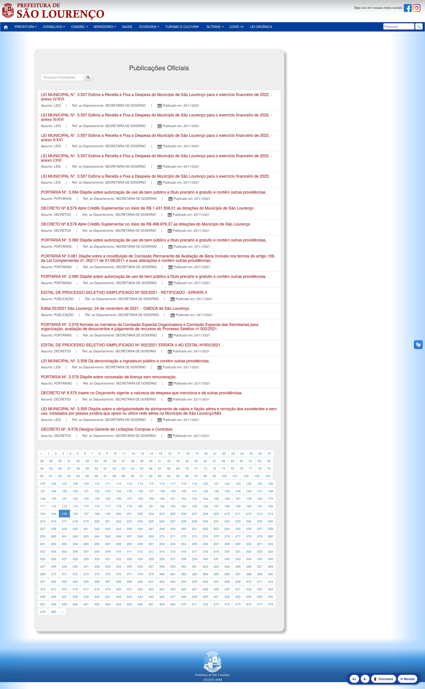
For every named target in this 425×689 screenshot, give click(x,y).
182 (162, 506)
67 (160, 468)
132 (97, 491)
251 (194, 528)
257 (259, 528)
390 (270, 574)
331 (107, 559)
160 (162, 498)
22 (224, 453)
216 (53, 521)
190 (248, 506)
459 (64, 604)
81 (51, 476)
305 (64, 551)
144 (227, 491)
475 (238, 604)
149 (42, 498)
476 (248, 604)
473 (216, 604)
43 (178, 461)
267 (129, 536)
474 (227, 604)
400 (140, 581)
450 (205, 596)
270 (162, 536)
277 (238, 536)
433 (259, 589)
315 (173, 551)
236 (270, 521)
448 (183, 596)
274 (205, 536)
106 (53, 483)
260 (53, 536)
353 (107, 566)
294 (183, 544)
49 (232, 461)
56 (60, 468)
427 (194, 589)
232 (227, 521)
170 (270, 498)
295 (194, 544)
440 (97, 596)
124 (248, 483)
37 (123, 461)
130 (75, 491)
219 (86, 521)
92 (151, 476)
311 (129, 551)
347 (42, 566)
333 (129, 559)
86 (96, 476)
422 (140, 589)
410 (248, 581)
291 (151, 544)
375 (107, 574)
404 (183, 581)
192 (270, 506)
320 (227, 551)
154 (97, 498)
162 (183, 498)
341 (216, 559)
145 (238, 491)
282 (53, 544)
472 (205, 604)
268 (140, 536)
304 (53, 551)
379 (151, 574)
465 (129, 604)
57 (69, 468)
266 (118, 536)
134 (118, 491)
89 (123, 476)
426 (183, 589)
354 (118, 566)
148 (270, 491)
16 (169, 453)
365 (238, 566)
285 (86, 544)
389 (259, 574)
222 (118, 521)
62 (114, 468)
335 (151, 559)
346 (270, 559)
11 (124, 453)
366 (248, 566)
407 (216, 581)
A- (365, 679)
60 (96, 468)
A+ (354, 679)
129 (64, 491)
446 (162, 596)
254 (227, 528)
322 (248, 551)
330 (97, 559)
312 (140, 551)
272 (183, 536)
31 (69, 461)
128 (53, 491)
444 (140, 596)
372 (75, 574)
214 (270, 513)
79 (268, 468)
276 (227, 536)
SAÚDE (127, 26)
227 (173, 521)
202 (140, 513)
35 (105, 461)
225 (151, 521)
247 (151, 528)
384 (205, 574)
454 (248, 596)
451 (216, 596)
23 (233, 453)
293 (173, 544)
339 (194, 559)
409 (238, 581)
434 (270, 589)
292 (162, 544)
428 (205, 589)
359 (173, 566)
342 (227, 559)
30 (60, 461)
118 (183, 483)
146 (248, 491)
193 (42, 513)
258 (270, 528)
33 (87, 461)
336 (162, 559)
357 (151, 566)
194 (53, 513)
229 (194, 521)
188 (227, 506)
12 (133, 453)
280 (270, 536)
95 (178, 476)
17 (178, 453)
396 (97, 581)
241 (86, 528)
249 (173, 528)
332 (118, 559)
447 (173, 596)
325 (42, 559)
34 (96, 461)
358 (162, 566)
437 (64, 596)
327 (64, 559)
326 (53, 559)
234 (248, 521)
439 (86, 596)
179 (129, 506)
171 (42, 506)
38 (132, 461)
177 (107, 506)
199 (107, 513)
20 (206, 453)
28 (42, 461)
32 (78, 461)
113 (129, 483)
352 (97, 566)
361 (194, 566)
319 (216, 551)
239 (64, 528)
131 (86, 491)
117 (173, 483)
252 (205, 528)
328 (75, 559)
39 (141, 461)
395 (86, 581)
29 (51, 461)
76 (241, 468)
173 (64, 506)
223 (129, 521)
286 (97, 544)
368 (270, 566)
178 (118, 506)
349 (64, 566)
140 (183, 491)
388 (248, 574)
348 (53, 566)
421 (129, 589)
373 (86, 574)
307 (86, 551)
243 (107, 528)
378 (140, 574)
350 (75, 566)
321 (238, 551)
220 (97, 521)
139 (173, 491)
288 (118, 544)
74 (223, 468)
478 (270, 604)
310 (118, 551)
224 (140, 521)
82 (60, 476)
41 (160, 461)
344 (248, 559)
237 (42, 528)
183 (173, 506)
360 (183, 566)
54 (42, 468)
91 (141, 476)
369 (42, 574)
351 (86, 566)
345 (259, 559)
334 (140, 559)
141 (194, 491)
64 (132, 468)
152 (75, 498)
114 (140, 483)
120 (205, 483)
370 (53, 574)
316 (183, 551)
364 (227, 566)
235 (259, 521)
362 (205, 566)
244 (118, 528)
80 (42, 476)
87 (105, 476)
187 (216, 506)
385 (216, 574)
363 (216, 566)
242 (97, 528)
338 (183, 559)
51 (250, 461)
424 (162, 589)
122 (227, 483)
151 (64, 498)
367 (259, 566)
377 (129, 574)
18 (187, 453)
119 (194, 483)
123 (238, 483)
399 (129, 581)
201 (129, 513)
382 (183, 574)
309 (107, 551)
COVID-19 (236, 26)
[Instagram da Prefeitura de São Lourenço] (417, 7)
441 (107, 596)
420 (118, 589)
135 (129, 491)
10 (115, 453)
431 (238, 589)
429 (216, 589)
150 (53, 498)
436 (53, 596)
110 (97, 483)
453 (238, 596)
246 (140, 528)
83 (69, 476)
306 (75, 551)
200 (118, 513)
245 (129, 528)
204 (162, 513)
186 (205, 506)
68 (169, 468)
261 (64, 536)
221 (107, 521)
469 (173, 604)
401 (151, 581)
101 (235, 476)
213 (259, 513)
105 (42, 483)
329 (86, 559)
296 (205, 544)
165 (216, 498)
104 (267, 476)
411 (259, 581)
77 (250, 468)
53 (268, 461)
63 (123, 468)
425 (173, 589)
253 (216, 528)
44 (187, 461)
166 (227, 498)
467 (151, 604)
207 (194, 513)
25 (251, 453)
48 (223, 461)
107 (64, 483)
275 (216, 536)
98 (205, 476)
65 (141, 468)
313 (151, 551)
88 (114, 476)
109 (86, 483)
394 (75, 581)
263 (86, 536)
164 (205, 498)
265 (107, 536)
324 (270, 551)
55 (51, 468)
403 (173, 581)
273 (194, 536)
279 (259, 536)
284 (75, 544)
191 (259, 506)
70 (187, 468)
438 (75, 596)
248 (162, 528)
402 (162, 581)
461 (86, 604)
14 (151, 453)
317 (194, 551)
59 (87, 468)
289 (129, 544)
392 (53, 581)
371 (64, 574)
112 (118, 483)
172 (53, 506)
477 (259, 604)
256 (248, 528)
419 (107, 589)
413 (42, 589)
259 (42, 536)
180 (140, 506)
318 (205, 551)
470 (183, 604)
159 (151, 498)
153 (86, 498)
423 (151, 589)
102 (246, 476)
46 (205, 461)
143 (216, 491)
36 (114, 461)
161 (173, 498)
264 (97, 536)
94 (169, 476)
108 (75, 483)
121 (216, 483)
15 (160, 453)
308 (97, 551)
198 (97, 513)
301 (259, 544)
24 (242, 453)
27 (269, 453)
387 (238, 574)
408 (227, 581)
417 (86, 589)
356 (140, 566)
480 (53, 611)
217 (64, 521)
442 (118, 596)
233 (238, 521)
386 (227, 574)
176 (97, 506)
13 (142, 453)
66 (151, 468)
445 (151, 596)
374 (97, 574)
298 (227, 544)
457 (42, 604)
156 (118, 498)
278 (248, 536)
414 (53, 589)
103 (256, 476)
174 (75, 506)
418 (97, 589)
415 (64, 589)
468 (162, 604)
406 (205, 581)
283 (64, 544)
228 (183, 521)
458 (53, 604)
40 (151, 461)
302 (270, 544)
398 (118, 581)
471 (194, 604)
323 (259, 551)
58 (78, 468)
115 (151, 483)
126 (270, 483)
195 (64, 513)
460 (75, 604)
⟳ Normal (407, 679)
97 (196, 476)
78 (259, 468)
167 (238, 498)
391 (42, 581)
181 (151, 506)
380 (162, 574)
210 (227, 513)
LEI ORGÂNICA (261, 26)
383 (194, 574)
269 (151, 536)
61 (105, 468)
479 (42, 611)
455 (259, 596)
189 (238, 506)
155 (107, 498)
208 (205, 513)
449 (194, 596)
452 (227, 596)
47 (214, 461)
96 (187, 476)
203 (151, 513)
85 (87, 476)
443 (129, 596)
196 (75, 513)
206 (183, 513)
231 (216, 521)
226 (162, 521)
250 (183, 528)
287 (107, 544)
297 (216, 544)
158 (140, 498)
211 (238, 513)
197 (86, 513)
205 (173, 513)
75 (232, 468)
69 (178, 468)
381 (173, 574)
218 (75, 521)
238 (53, 528)
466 (140, 604)
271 (173, 536)
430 (227, 589)
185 (194, 506)
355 (129, 566)
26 (260, 453)
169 (259, 498)
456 (270, 596)
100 (224, 476)
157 (129, 498)
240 (75, 528)
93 (160, 476)
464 (118, 604)
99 (214, 476)
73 (214, 468)
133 (107, 491)
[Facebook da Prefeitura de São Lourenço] (408, 7)
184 (183, 506)
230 (205, 521)
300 (248, 544)
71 (196, 468)
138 (162, 491)
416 (75, 589)
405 (194, 581)
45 (196, 461)
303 (42, 551)
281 (42, 544)
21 (215, 453)
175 (86, 506)
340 (205, 559)
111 (107, 483)
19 (197, 453)
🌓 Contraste (383, 679)
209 (216, 513)
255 (238, 528)
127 (42, 491)
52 (259, 461)
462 (97, 604)
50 (241, 461)
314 (162, 551)
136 (140, 491)
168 (248, 498)
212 (248, 513)
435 (42, 596)
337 (173, 559)
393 (64, 581)
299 (238, 544)
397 (107, 581)
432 (248, 589)
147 (259, 491)
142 (205, 491)
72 (205, 468)
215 (42, 521)
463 (107, 604)
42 (169, 461)
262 (75, 536)
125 (259, 483)
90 (132, 476)
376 (118, 574)
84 (78, 476)
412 (270, 581)
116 (162, 483)
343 (238, 559)
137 (151, 491)
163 (194, 498)
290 (140, 544)
